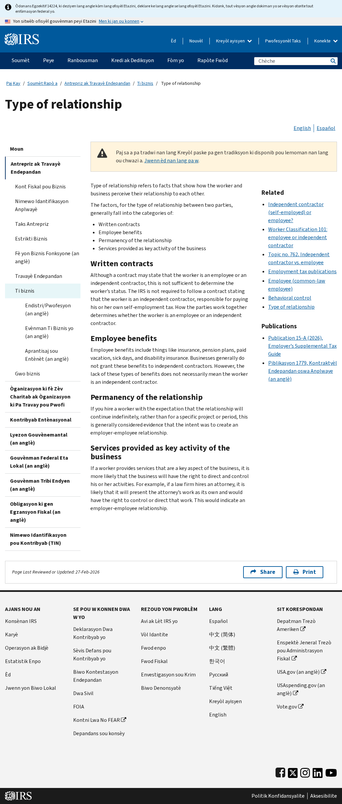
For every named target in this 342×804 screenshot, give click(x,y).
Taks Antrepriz (32, 223)
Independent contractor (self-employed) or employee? (296, 212)
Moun (16, 148)
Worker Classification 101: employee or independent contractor (297, 237)
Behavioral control (289, 297)
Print (309, 572)
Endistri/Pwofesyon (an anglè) (48, 309)
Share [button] (267, 572)
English (302, 128)
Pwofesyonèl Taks (283, 41)
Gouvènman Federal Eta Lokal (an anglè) (39, 461)
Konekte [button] (323, 41)
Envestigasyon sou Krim (168, 674)
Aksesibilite (323, 796)
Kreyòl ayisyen (231, 41)
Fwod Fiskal (154, 661)
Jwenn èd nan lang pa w (171, 160)
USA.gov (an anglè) (298, 671)
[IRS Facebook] (280, 771)
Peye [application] (48, 60)
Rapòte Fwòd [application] (212, 60)
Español (326, 128)
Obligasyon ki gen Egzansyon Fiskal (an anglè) (35, 511)
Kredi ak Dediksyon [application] (132, 60)
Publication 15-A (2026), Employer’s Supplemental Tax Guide (302, 345)
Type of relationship (291, 306)
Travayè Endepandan (38, 276)
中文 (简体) (222, 634)
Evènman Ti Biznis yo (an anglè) (49, 332)
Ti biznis (145, 83)
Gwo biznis (27, 373)
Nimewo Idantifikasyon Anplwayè (41, 205)
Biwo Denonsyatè (161, 687)
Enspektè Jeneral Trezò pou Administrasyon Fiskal (304, 650)
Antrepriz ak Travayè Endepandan (97, 83)
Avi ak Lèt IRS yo (159, 621)
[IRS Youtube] (331, 771)
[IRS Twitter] (293, 771)
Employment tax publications (302, 271)
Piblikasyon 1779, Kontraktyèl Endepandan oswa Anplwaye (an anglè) (302, 370)
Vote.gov (287, 706)
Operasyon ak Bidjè (26, 647)
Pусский (218, 674)
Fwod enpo (153, 647)
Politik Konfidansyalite (278, 796)
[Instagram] (305, 771)
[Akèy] (22, 36)
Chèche (332, 61)
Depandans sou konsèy (99, 733)
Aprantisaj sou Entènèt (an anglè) (46, 354)
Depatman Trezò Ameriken (296, 625)
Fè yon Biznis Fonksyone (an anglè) (47, 257)
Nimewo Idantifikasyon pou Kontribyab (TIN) (38, 538)
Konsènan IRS (21, 621)
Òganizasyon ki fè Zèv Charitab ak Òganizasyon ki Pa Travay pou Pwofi (40, 396)
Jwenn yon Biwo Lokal (30, 687)
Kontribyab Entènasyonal (40, 419)
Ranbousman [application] (82, 60)
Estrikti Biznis (31, 238)
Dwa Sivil (83, 693)
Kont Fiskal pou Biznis (40, 186)
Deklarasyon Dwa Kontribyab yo (93, 633)
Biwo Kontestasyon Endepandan (95, 675)
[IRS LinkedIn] (318, 771)
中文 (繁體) (222, 647)
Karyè (11, 634)
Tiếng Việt (220, 687)
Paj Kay (13, 83)
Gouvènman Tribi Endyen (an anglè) (40, 484)
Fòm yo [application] (175, 60)
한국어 (217, 661)
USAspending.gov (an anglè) (301, 689)
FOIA (78, 706)
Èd (173, 41)
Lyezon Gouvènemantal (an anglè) (38, 438)
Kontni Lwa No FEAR (96, 719)
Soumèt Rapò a (42, 83)
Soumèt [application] (21, 60)
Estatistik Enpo (23, 661)
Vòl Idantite (154, 634)
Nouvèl (196, 41)
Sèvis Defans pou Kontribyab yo (92, 654)
